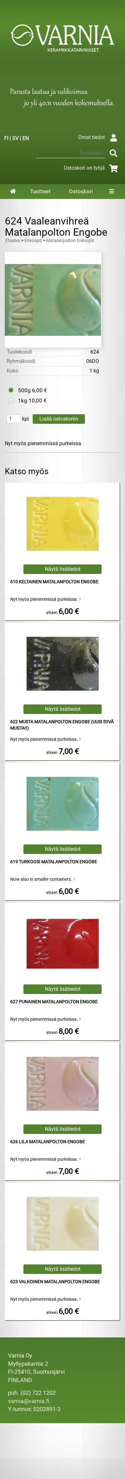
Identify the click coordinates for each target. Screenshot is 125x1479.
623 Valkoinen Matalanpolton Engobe (55, 1281)
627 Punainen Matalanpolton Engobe (54, 1001)
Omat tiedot (91, 137)
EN (25, 138)
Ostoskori (81, 191)
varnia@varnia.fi (28, 1401)
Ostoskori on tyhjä (84, 168)
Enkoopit (33, 240)
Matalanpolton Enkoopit (70, 240)
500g (24, 390)
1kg (22, 400)
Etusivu (12, 240)
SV (15, 138)
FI (6, 138)
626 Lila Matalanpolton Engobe (47, 1141)
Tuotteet (40, 191)
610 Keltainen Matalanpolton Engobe (54, 582)
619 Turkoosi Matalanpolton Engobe (53, 862)
